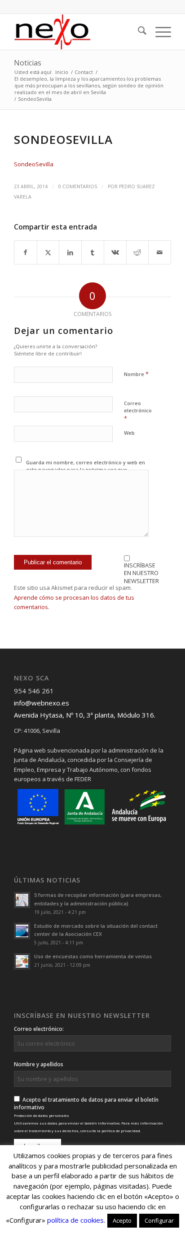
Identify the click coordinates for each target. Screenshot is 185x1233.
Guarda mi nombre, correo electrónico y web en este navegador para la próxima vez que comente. (85, 469)
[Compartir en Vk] (115, 252)
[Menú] (158, 32)
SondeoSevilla (33, 164)
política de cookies (75, 1220)
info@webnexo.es (41, 702)
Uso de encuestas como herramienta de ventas (93, 956)
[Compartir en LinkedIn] (70, 252)
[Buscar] (137, 32)
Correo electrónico (138, 411)
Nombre (136, 374)
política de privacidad (120, 1130)
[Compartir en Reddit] (138, 252)
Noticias (27, 63)
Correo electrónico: (39, 1029)
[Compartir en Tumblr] (93, 252)
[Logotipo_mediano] (77, 32)
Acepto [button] (122, 1220)
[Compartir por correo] (160, 252)
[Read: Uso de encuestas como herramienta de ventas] (22, 961)
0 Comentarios (77, 186)
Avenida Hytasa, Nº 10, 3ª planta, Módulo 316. (84, 714)
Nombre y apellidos (38, 1064)
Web (129, 432)
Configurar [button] (159, 1220)
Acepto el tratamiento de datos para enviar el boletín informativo (88, 1114)
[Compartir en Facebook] (25, 252)
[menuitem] (137, 32)
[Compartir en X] (48, 252)
